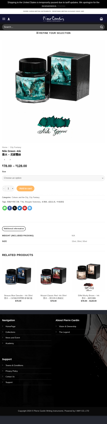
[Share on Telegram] (29, 208)
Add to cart (25, 188)
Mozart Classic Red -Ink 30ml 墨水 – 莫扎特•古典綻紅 (53, 296)
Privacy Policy (12, 371)
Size (4, 172)
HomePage (10, 326)
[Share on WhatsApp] (4, 208)
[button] (3, 18)
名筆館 (44, 202)
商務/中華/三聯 (13, 202)
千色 (22, 202)
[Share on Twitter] (19, 208)
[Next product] (4, 160)
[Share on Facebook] (9, 208)
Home (4, 147)
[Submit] (101, 27)
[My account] (8, 19)
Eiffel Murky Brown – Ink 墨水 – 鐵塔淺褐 (88, 296)
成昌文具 (51, 202)
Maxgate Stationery (33, 202)
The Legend (64, 332)
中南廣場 (60, 202)
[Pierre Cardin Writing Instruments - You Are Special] (53, 19)
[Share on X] (14, 208)
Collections (10, 332)
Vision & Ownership (67, 326)
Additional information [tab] (14, 229)
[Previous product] (10, 160)
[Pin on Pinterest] (24, 208)
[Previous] (2, 285)
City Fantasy (15, 147)
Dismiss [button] (61, 6)
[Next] (105, 285)
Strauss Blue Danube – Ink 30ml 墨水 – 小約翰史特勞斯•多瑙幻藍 (18, 296)
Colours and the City (20, 197)
